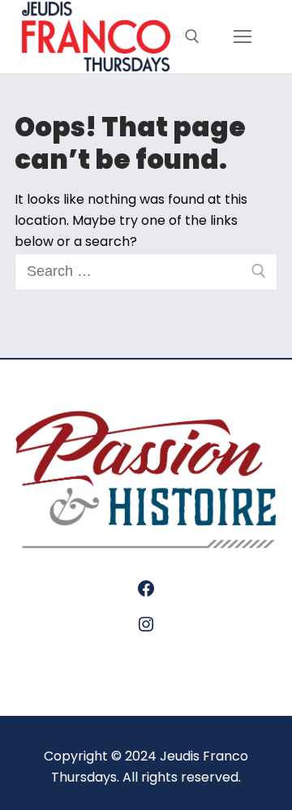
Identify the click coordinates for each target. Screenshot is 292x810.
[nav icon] (242, 37)
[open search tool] (192, 36)
